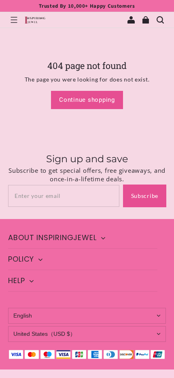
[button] (13, 20)
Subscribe (144, 195)
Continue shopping (87, 99)
